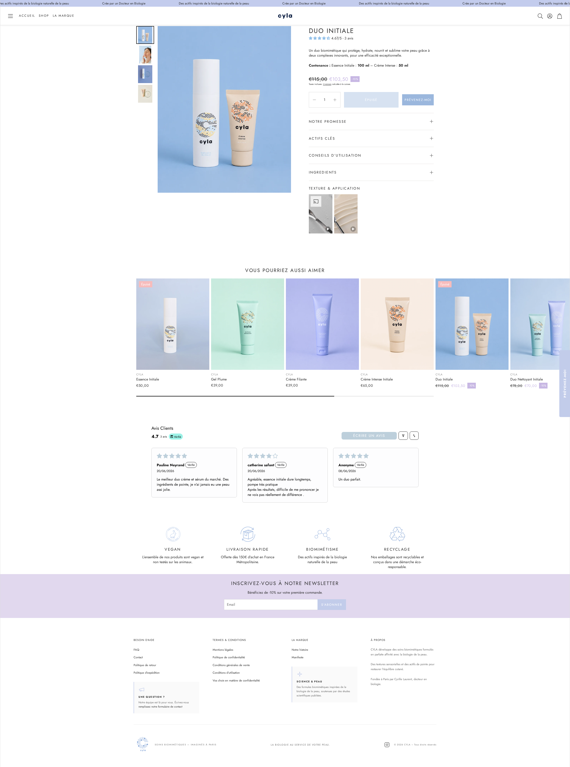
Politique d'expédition (147, 673)
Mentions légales (223, 650)
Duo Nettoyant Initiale (526, 379)
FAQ (136, 650)
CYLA (139, 374)
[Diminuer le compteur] (314, 100)
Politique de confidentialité (229, 657)
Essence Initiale (147, 379)
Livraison (327, 84)
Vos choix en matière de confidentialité (236, 680)
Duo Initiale (444, 379)
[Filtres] (403, 436)
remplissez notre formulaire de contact (160, 707)
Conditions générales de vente (231, 665)
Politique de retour (145, 665)
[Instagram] (387, 744)
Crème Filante (296, 379)
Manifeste (297, 657)
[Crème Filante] (322, 324)
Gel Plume (219, 379)
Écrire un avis (369, 435)
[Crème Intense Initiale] (397, 324)
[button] (10, 16)
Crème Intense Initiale (377, 379)
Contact (138, 657)
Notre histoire (300, 650)
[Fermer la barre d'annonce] (565, 3)
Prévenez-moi (418, 100)
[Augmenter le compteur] (335, 100)
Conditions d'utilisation (226, 673)
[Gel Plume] (247, 324)
